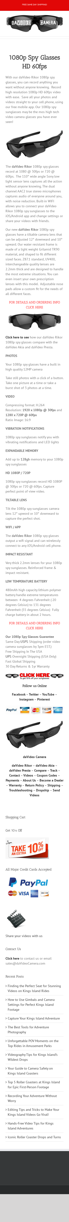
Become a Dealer (51, 780)
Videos (28, 775)
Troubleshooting (20, 790)
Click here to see (17, 337)
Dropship (42, 790)
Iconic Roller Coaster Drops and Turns (34, 1137)
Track (53, 770)
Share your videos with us (24, 936)
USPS (24, 641)
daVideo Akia (45, 765)
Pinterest (43, 699)
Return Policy (34, 785)
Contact (14, 775)
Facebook (18, 694)
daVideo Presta (20, 770)
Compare (40, 770)
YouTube (48, 694)
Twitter (34, 694)
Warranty (15, 785)
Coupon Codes (47, 775)
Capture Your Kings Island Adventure (34, 1018)
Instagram (26, 699)
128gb (25, 459)
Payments (12, 780)
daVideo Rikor (22, 166)
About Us (29, 780)
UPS (8, 656)
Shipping (53, 785)
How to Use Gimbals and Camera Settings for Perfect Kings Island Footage (31, 1005)
